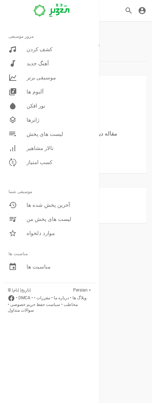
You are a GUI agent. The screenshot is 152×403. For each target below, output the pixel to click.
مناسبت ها (39, 267)
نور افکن (36, 106)
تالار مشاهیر (40, 148)
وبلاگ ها (79, 297)
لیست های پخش (45, 134)
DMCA (24, 297)
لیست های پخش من (49, 219)
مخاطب (71, 304)
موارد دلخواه (41, 233)
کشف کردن (39, 49)
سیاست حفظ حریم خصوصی (35, 304)
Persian (80, 290)
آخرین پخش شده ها (48, 205)
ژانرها (33, 120)
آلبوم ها (35, 92)
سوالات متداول (21, 310)
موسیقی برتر (41, 77)
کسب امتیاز (39, 162)
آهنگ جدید (38, 63)
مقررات (43, 297)
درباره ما (61, 297)
